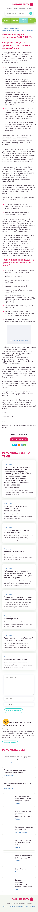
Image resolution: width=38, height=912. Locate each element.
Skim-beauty (22, 4)
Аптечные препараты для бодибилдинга (23, 857)
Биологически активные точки (16, 660)
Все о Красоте (20, 869)
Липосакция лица (11, 619)
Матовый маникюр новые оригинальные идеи (16, 723)
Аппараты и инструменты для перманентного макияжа (15, 771)
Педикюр (15, 20)
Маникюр (6, 20)
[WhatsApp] (24, 445)
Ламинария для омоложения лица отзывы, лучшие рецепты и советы (18, 598)
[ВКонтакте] (16, 445)
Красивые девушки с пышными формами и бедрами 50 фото (23, 799)
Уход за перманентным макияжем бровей (17, 784)
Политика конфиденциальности (18, 906)
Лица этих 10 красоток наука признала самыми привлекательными (15, 508)
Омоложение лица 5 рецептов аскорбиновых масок (23, 814)
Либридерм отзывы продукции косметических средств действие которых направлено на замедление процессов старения (19, 574)
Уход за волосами (32, 20)
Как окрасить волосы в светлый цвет (24, 828)
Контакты (32, 906)
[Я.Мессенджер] (13, 445)
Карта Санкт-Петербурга (14, 552)
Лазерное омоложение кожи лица (19, 341)
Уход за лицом (23, 20)
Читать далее (10, 743)
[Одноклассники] (19, 445)
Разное (17, 804)
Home (6, 28)
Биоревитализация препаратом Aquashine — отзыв (17, 531)
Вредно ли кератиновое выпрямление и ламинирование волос (24, 883)
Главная (5, 906)
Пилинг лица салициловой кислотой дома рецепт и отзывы (18, 639)
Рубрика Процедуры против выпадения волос (23, 842)
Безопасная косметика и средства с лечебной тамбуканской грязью (17, 758)
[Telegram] (22, 445)
